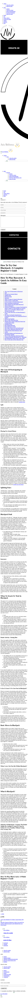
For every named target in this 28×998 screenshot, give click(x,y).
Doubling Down (8, 324)
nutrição (5, 22)
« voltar (2, 914)
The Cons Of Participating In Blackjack (14, 291)
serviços (8, 172)
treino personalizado (10, 11)
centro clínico (6, 18)
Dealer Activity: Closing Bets (11, 300)
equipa (4, 973)
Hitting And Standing (9, 318)
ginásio (8, 8)
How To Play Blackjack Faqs (11, 320)
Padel (4, 15)
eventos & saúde (7, 19)
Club (7, 156)
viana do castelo (10, 5)
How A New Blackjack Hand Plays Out (14, 329)
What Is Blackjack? (9, 305)
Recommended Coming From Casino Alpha (15, 338)
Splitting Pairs (8, 295)
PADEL (5, 961)
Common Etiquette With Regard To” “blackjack (15, 337)
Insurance (7, 298)
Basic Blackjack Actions (10, 326)
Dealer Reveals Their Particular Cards (13, 330)
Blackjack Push (8, 296)
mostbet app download (18, 484)
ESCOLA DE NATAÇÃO (15, 177)
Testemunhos (6, 975)
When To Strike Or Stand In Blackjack (13, 299)
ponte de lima (9, 6)
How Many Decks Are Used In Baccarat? (14, 328)
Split (6, 292)
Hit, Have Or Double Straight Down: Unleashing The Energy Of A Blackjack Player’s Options (16, 316)
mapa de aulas (9, 14)
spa (4, 16)
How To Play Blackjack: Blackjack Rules (14, 335)
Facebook (5, 942)
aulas (4, 7)
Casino (6, 332)
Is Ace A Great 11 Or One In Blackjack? (14, 302)
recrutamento (6, 971)
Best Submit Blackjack (10, 325)
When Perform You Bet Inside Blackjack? (14, 304)
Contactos (5, 977)
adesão (5, 20)
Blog (4, 196)
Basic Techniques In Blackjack (12, 303)
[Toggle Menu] (1, 153)
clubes (4, 3)
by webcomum (4, 993)
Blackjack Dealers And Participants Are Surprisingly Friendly (14, 334)
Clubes (5, 155)
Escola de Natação (10, 12)
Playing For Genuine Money (11, 294)
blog (4, 23)
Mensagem (3, 215)
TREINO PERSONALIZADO (10, 959)
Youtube (5, 944)
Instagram (5, 945)
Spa (4, 192)
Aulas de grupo (9, 10)
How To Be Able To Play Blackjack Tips (14, 339)
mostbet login (22, 402)
